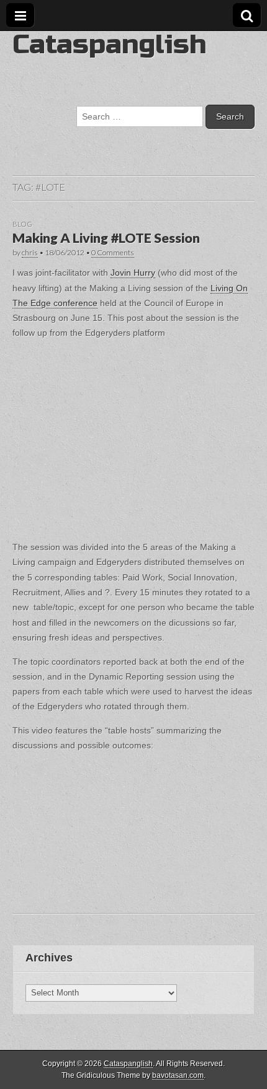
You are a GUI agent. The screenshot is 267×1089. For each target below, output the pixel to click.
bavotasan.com (178, 1075)
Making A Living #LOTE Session (106, 238)
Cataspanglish (109, 44)
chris (30, 252)
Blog (22, 224)
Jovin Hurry (133, 273)
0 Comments (112, 252)
